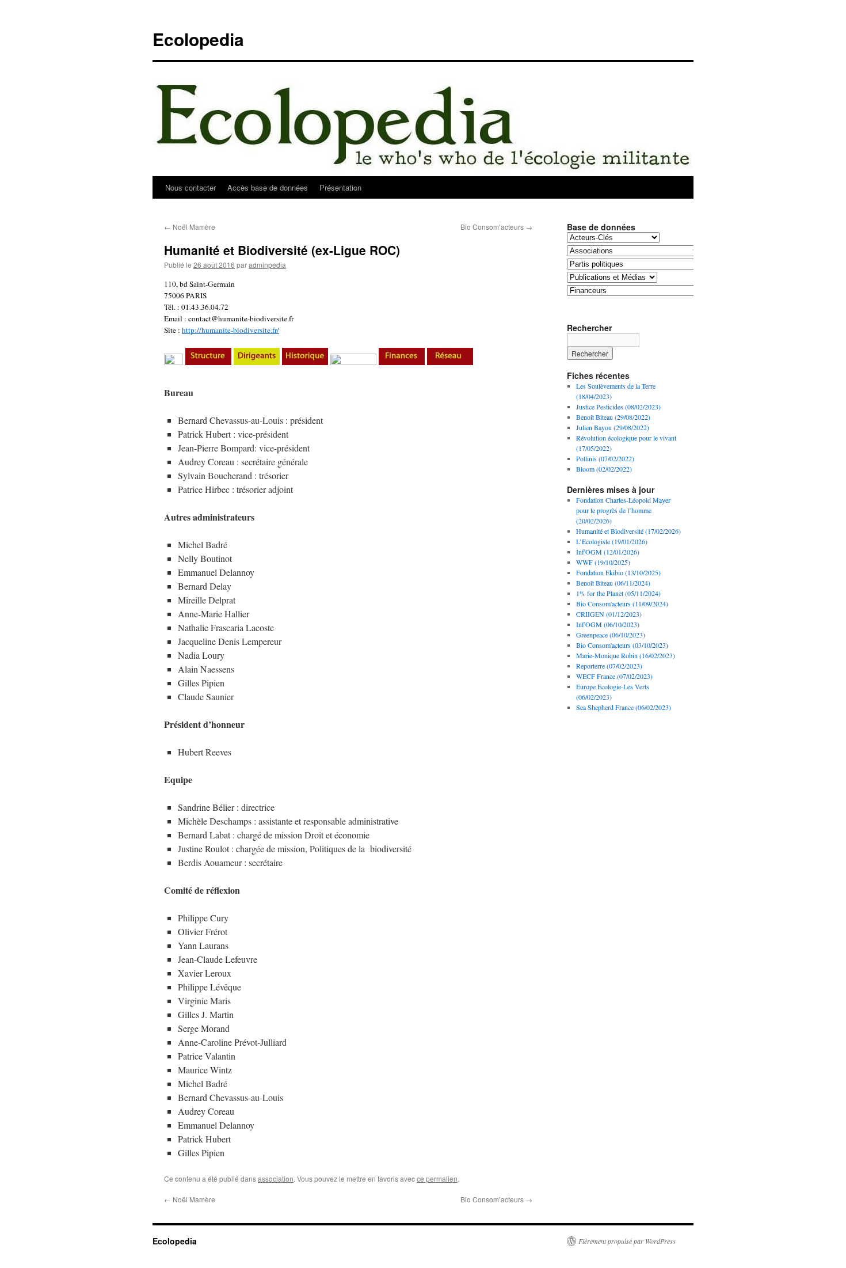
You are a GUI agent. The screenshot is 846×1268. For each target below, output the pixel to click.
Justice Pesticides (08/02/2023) (618, 406)
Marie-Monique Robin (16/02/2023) (625, 655)
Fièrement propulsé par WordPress (627, 1241)
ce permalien (437, 1178)
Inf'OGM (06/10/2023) (607, 624)
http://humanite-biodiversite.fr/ (230, 330)
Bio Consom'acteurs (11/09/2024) (622, 603)
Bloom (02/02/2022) (604, 468)
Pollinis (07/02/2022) (605, 458)
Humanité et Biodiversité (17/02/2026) (628, 531)
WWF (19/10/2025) (603, 562)
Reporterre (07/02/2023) (609, 665)
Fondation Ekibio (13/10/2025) (618, 572)
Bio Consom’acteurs (496, 226)
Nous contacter (190, 187)
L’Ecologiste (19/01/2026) (611, 541)
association (276, 1178)
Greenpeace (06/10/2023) (610, 634)
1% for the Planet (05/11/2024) (618, 593)
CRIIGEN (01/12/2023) (609, 613)
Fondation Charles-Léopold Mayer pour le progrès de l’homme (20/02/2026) (623, 510)
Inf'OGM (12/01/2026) (607, 551)
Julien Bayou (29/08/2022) (612, 427)
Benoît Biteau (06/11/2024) (613, 582)
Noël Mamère (189, 226)
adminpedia (267, 264)
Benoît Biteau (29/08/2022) (613, 417)
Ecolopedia (198, 38)
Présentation (340, 187)
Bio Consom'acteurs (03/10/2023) (622, 645)
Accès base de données (267, 187)
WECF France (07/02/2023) (614, 676)
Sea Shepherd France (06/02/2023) (623, 707)
